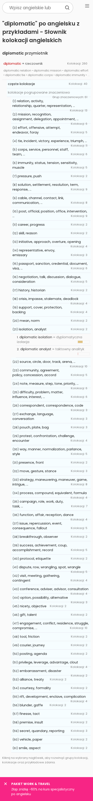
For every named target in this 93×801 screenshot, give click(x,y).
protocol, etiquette (35, 558)
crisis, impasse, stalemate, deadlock (48, 299)
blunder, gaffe (31, 705)
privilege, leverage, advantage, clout (48, 662)
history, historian (32, 290)
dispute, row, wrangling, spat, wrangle (50, 567)
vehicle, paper (31, 739)
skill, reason (28, 233)
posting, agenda (33, 653)
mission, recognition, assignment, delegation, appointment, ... (45, 116)
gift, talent (28, 614)
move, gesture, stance (38, 471)
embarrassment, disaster (40, 671)
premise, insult (31, 722)
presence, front (31, 462)
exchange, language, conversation (33, 416)
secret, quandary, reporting (42, 731)
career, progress (31, 224)
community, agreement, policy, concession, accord (35, 372)
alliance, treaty (32, 679)
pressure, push (30, 176)
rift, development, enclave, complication (53, 696)
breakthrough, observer (39, 536)
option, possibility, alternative (44, 597)
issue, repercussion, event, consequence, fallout (37, 525)
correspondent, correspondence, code (51, 405)
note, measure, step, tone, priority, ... (49, 383)
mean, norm (30, 320)
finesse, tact (29, 713)
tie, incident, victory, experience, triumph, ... (52, 141)
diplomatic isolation (35, 337)
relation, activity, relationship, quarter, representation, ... (43, 103)
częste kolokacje (21, 84)
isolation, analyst (32, 329)
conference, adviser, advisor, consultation (54, 589)
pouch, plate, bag (34, 427)
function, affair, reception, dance (47, 515)
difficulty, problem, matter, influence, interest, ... (37, 394)
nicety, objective (33, 606)
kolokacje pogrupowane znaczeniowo (39, 92)
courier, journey (32, 645)
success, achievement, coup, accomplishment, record (39, 547)
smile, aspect (30, 748)
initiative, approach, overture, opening (50, 241)
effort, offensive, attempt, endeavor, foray (36, 130)
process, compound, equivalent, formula (53, 493)
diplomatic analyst (35, 349)
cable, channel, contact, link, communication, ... (38, 200)
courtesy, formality (35, 688)
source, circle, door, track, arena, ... (47, 361)
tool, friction (30, 636)
